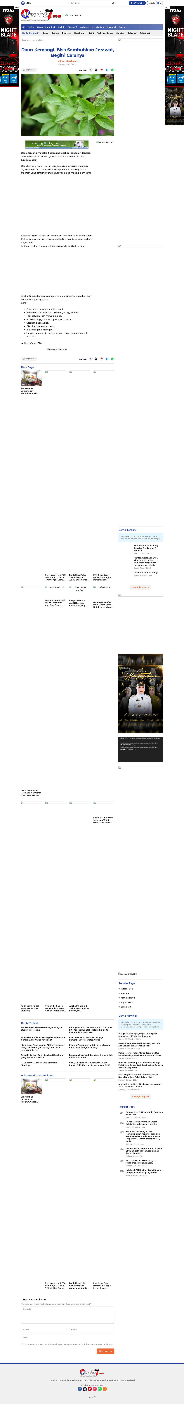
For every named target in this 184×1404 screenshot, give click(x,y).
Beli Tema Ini (137, 3)
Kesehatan (79, 33)
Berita (31, 27)
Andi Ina (125, 1397)
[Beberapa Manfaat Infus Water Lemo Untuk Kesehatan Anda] (103, 593)
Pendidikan (98, 27)
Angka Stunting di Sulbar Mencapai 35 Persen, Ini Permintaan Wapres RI (79, 1008)
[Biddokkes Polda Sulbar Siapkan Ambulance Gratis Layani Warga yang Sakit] (79, 471)
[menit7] (41, 15)
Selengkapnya (139, 991)
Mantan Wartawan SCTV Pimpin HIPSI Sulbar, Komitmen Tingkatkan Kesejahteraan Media (146, 965)
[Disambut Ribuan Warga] (125, 980)
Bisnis (45, 33)
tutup (17, 7)
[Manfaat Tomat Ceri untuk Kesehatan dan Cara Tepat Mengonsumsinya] (55, 592)
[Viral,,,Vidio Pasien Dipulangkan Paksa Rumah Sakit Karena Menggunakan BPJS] (55, 902)
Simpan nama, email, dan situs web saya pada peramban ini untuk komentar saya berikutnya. (68, 1344)
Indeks (152, 3)
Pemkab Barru (128, 1402)
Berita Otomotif (30, 33)
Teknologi (145, 33)
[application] (140, 1153)
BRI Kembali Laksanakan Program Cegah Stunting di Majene (30, 391)
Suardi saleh (127, 1393)
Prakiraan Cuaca (105, 33)
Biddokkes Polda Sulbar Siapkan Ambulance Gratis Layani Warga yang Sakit (78, 577)
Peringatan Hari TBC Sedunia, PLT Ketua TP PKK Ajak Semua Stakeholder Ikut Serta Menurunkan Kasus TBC (55, 577)
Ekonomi (66, 33)
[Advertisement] (57, 269)
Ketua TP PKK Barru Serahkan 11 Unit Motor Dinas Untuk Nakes (103, 820)
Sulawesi (132, 33)
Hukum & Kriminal (46, 27)
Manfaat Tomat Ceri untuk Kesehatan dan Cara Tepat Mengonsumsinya (55, 602)
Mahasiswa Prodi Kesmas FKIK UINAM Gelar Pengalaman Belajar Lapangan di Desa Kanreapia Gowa (31, 793)
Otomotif (72, 27)
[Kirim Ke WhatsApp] (112, 70)
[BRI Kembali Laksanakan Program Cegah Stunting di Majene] (31, 378)
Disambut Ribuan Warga (146, 976)
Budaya (55, 33)
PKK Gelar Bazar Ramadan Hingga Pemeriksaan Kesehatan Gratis (102, 577)
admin (61, 61)
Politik (61, 27)
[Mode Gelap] (160, 3)
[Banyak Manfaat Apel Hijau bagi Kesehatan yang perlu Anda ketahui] (79, 592)
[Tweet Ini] (96, 70)
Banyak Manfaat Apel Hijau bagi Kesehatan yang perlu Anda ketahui (78, 603)
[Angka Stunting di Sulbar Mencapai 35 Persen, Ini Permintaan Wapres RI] (79, 902)
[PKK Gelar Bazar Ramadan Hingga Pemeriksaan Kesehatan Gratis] (103, 471)
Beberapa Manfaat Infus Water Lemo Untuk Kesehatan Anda (102, 605)
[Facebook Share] (91, 70)
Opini (91, 33)
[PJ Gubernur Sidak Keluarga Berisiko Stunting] (31, 902)
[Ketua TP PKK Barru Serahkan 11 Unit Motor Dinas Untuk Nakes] (103, 808)
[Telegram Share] (107, 70)
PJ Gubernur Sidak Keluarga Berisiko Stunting (30, 1008)
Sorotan (120, 33)
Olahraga (84, 27)
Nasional (111, 27)
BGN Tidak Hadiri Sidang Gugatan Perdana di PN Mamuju (146, 750)
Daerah (122, 27)
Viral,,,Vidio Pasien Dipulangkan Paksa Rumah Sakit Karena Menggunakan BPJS (55, 1008)
